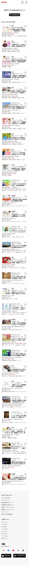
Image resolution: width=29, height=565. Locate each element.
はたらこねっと (4, 533)
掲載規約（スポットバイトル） (7, 509)
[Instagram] (3, 550)
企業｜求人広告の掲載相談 (6, 514)
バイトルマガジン (5, 529)
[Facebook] (8, 550)
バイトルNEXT (4, 524)
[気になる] (25, 26)
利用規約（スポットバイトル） (7, 507)
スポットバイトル (5, 522)
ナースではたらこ (5, 536)
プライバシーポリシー (6, 500)
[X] (18, 550)
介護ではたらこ (4, 538)
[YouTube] (13, 550)
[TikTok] (23, 550)
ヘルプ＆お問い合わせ (6, 498)
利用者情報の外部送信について (7, 504)
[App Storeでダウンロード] (6, 556)
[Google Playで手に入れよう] (19, 556)
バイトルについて (5, 511)
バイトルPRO (4, 531)
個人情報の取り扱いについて (7, 502)
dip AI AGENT (4, 526)
